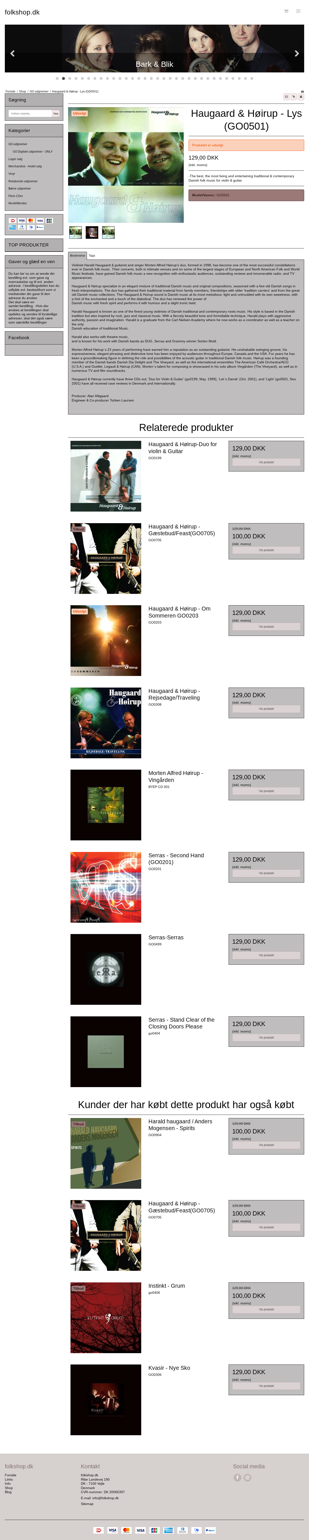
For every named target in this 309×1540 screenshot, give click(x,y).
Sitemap (87, 1504)
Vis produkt (266, 462)
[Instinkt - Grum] (105, 1320)
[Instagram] (247, 1477)
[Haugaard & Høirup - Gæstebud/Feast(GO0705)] (105, 560)
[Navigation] (298, 11)
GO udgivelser (17, 144)
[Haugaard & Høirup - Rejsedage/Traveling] (105, 725)
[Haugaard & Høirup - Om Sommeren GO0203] (105, 643)
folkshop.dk (22, 12)
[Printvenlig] (302, 91)
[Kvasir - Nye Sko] (105, 1402)
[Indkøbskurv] (285, 11)
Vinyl (11, 174)
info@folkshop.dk (105, 1498)
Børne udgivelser (19, 188)
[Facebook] (237, 1477)
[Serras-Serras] (105, 971)
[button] (286, 96)
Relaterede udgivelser (23, 181)
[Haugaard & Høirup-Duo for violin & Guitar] (105, 478)
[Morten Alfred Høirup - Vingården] (105, 807)
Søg (55, 113)
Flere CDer (15, 196)
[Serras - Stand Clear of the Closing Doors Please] (105, 1054)
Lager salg (15, 159)
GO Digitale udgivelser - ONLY (33, 151)
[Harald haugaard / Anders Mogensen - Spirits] (105, 1155)
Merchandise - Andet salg (25, 166)
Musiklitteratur (17, 203)
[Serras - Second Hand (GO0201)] (105, 889)
